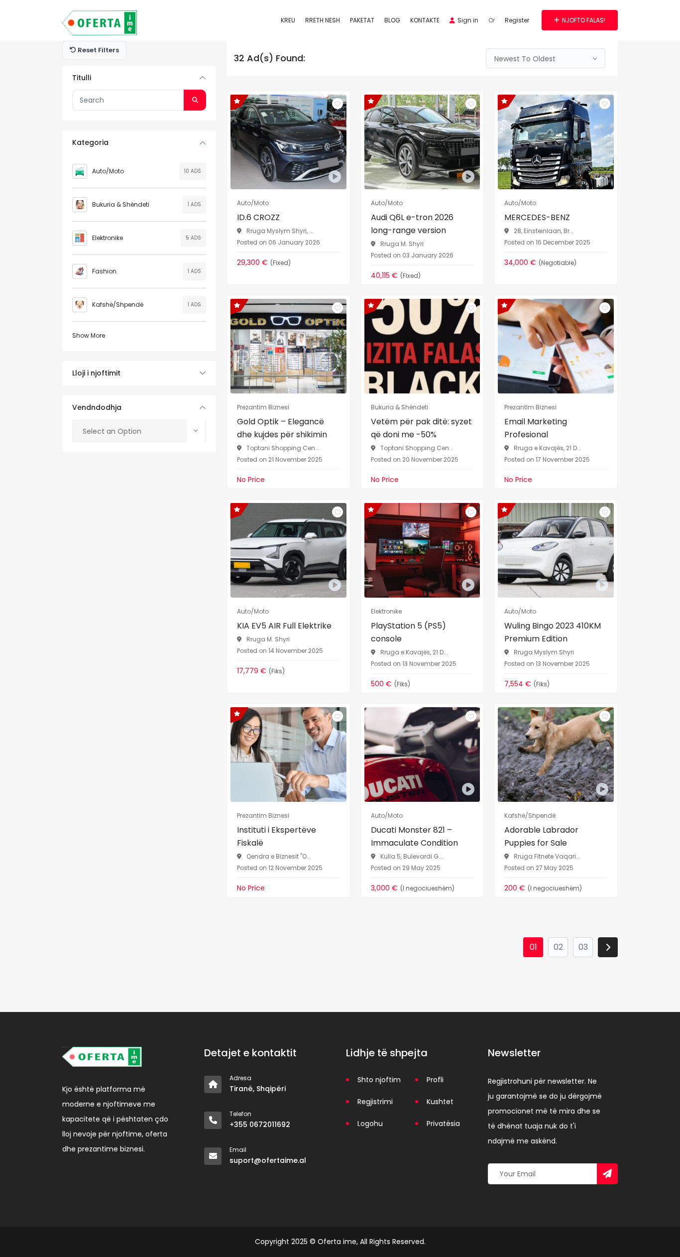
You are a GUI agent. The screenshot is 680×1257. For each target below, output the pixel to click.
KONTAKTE (425, 20)
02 (558, 947)
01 (533, 947)
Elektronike (107, 238)
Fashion (104, 271)
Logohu (370, 1124)
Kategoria (90, 142)
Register (517, 20)
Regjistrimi (375, 1102)
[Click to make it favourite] (337, 103)
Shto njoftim (379, 1080)
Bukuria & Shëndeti (120, 204)
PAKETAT (362, 20)
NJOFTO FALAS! (583, 20)
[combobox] (139, 431)
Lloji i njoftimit (96, 373)
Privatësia (443, 1124)
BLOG (392, 20)
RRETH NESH (322, 20)
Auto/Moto (108, 171)
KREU (288, 20)
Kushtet (440, 1102)
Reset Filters (97, 50)
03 (583, 947)
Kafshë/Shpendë (117, 304)
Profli (435, 1080)
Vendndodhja (96, 407)
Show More (88, 335)
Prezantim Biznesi (263, 407)
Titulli (81, 78)
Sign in (467, 20)
